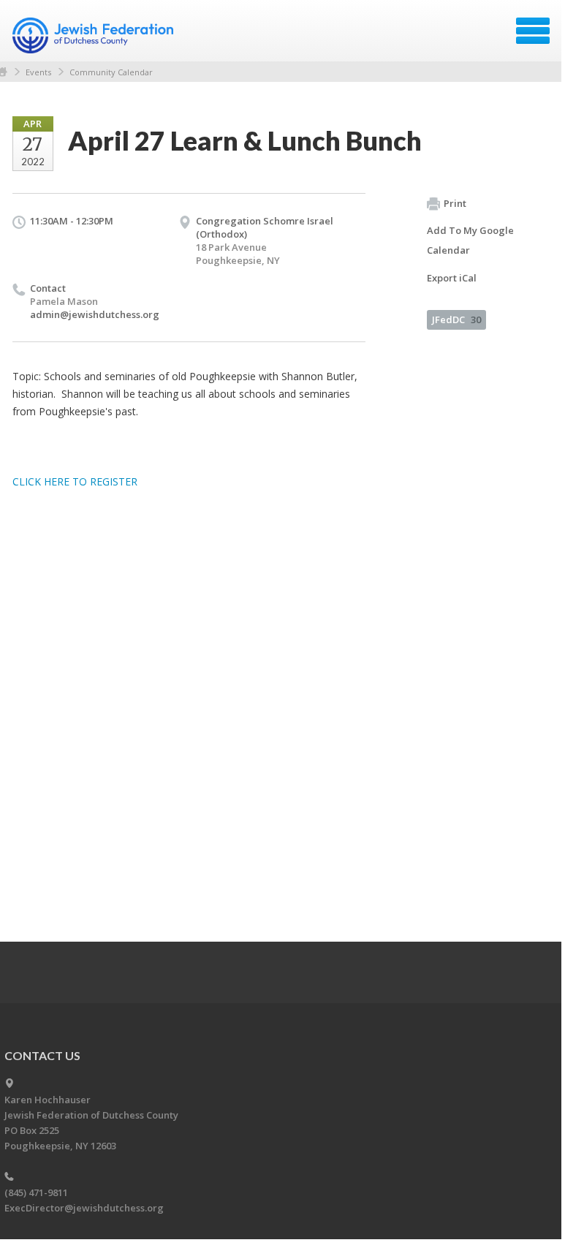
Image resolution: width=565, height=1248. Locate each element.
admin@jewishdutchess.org (94, 314)
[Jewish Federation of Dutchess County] (94, 36)
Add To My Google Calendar (470, 240)
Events (38, 72)
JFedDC (456, 319)
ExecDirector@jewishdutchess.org (84, 1207)
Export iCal (452, 277)
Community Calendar (111, 72)
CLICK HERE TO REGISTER (74, 481)
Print (455, 203)
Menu (533, 31)
